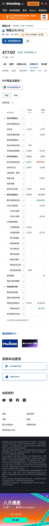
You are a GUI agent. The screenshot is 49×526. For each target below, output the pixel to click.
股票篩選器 (14, 10)
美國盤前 (43, 10)
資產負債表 (23, 71)
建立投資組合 (7, 424)
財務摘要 (5, 71)
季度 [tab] (16, 95)
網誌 (4, 414)
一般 (4, 64)
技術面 (44, 64)
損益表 (13, 71)
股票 (5, 10)
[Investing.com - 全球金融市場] (15, 3)
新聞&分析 (22, 64)
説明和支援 (31, 424)
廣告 (28, 419)
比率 (39, 71)
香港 (24, 10)
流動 (4, 419)
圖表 (11, 64)
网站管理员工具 (8, 430)
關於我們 (30, 414)
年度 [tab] (6, 95)
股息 (46, 71)
